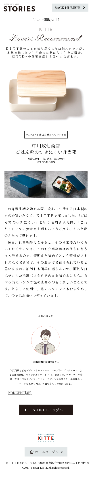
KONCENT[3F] (19, 392)
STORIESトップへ (48, 409)
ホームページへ (47, 451)
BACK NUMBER (68, 7)
